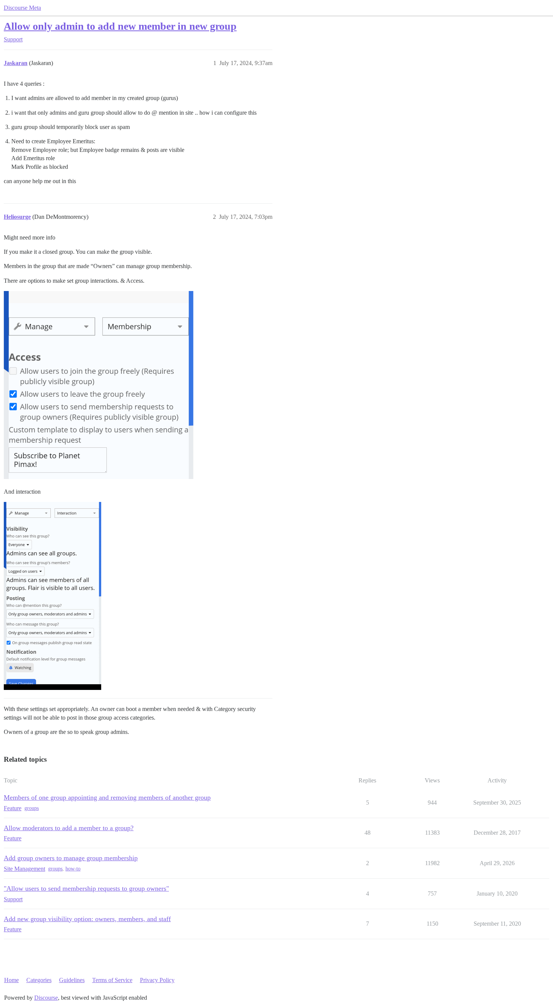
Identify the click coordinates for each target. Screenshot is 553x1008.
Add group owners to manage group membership (71, 858)
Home (11, 980)
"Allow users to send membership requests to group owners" (86, 888)
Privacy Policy (157, 980)
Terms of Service (112, 980)
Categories (39, 980)
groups (31, 808)
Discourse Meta (22, 8)
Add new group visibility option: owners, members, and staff (87, 919)
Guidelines (72, 980)
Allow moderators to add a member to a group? (69, 828)
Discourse (46, 997)
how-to (73, 869)
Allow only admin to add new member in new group (120, 26)
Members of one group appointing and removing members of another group (107, 797)
